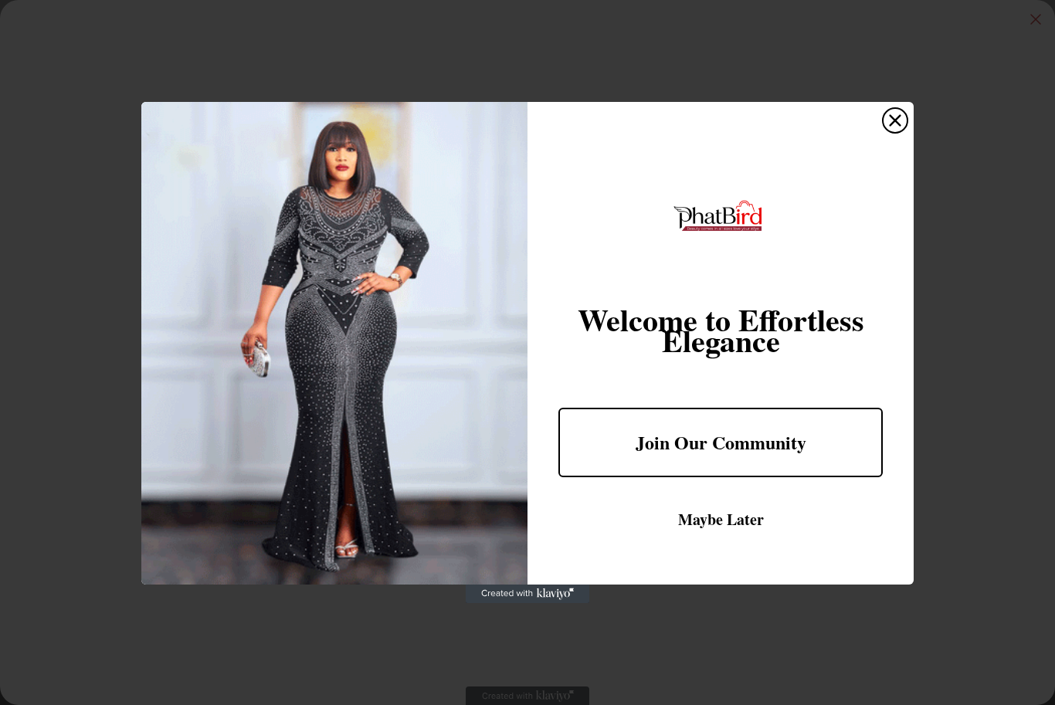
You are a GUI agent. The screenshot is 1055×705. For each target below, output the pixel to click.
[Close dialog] (895, 120)
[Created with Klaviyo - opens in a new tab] (527, 594)
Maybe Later (721, 519)
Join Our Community (721, 442)
